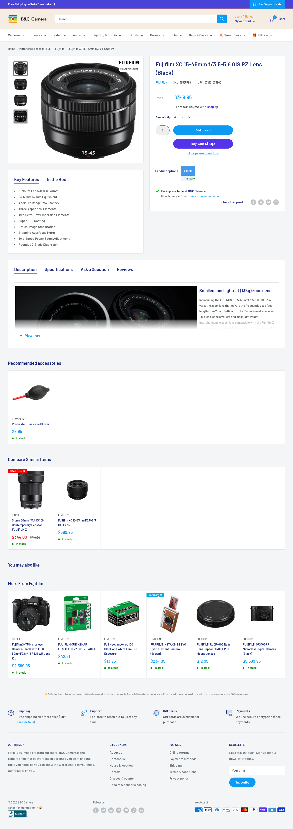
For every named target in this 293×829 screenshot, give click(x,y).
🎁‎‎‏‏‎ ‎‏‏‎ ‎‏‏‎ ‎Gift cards (262, 35)
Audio (77, 35)
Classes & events (122, 778)
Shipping (175, 765)
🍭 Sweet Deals (230, 35)
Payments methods (183, 759)
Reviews (125, 269)
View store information (205, 196)
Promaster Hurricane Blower (30, 424)
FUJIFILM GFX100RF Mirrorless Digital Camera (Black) (259, 649)
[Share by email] (276, 202)
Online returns (179, 752)
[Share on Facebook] (253, 202)
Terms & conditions (183, 772)
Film (175, 35)
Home (11, 48)
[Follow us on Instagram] (111, 810)
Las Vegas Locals (270, 4)
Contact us (117, 759)
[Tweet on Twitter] (268, 202)
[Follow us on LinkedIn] (141, 810)
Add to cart (203, 130)
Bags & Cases (198, 35)
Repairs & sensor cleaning (128, 785)
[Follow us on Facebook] (96, 810)
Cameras (14, 35)
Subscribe (242, 782)
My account (243, 21)
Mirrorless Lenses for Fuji (35, 48)
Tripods (133, 35)
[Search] (222, 19)
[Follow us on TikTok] (134, 810)
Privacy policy (179, 778)
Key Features (26, 179)
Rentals (115, 772)
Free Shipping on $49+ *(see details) (31, 4)
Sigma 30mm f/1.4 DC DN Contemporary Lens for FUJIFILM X (28, 524)
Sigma (15, 515)
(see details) (26, 722)
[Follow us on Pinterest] (118, 810)
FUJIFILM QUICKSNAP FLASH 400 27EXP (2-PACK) (76, 647)
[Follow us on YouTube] (126, 810)
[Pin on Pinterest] (261, 202)
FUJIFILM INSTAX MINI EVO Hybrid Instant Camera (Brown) (168, 649)
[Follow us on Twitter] (103, 810)
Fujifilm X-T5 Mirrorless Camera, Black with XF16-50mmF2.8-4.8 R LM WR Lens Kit (31, 651)
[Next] (285, 634)
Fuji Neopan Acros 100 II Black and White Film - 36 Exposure (120, 649)
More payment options (203, 153)
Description (25, 269)
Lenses (37, 35)
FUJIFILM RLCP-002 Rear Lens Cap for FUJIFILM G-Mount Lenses (213, 649)
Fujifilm (60, 48)
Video (57, 35)
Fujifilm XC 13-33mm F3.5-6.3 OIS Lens (77, 522)
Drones (155, 35)
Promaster (19, 418)
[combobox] (136, 19)
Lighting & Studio (104, 35)
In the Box (56, 179)
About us (116, 752)
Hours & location (121, 765)
